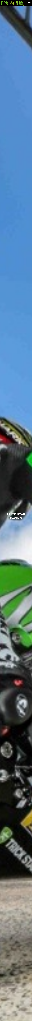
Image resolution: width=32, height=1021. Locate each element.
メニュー (29, 3)
